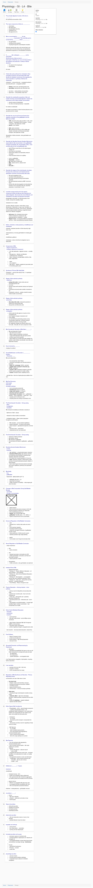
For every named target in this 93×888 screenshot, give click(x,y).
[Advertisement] (46, 49)
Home (4, 2)
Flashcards (10, 2)
